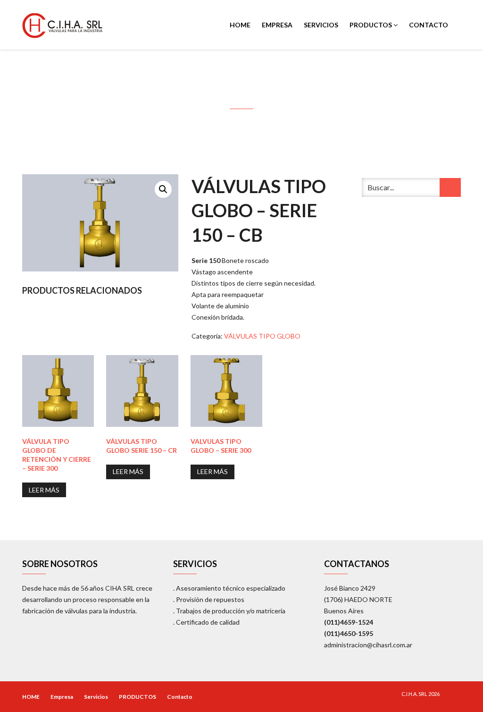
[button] (163, 189)
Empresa (277, 25)
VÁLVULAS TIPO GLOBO (262, 336)
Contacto (428, 25)
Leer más (44, 490)
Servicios (321, 25)
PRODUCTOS (371, 25)
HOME (240, 25)
